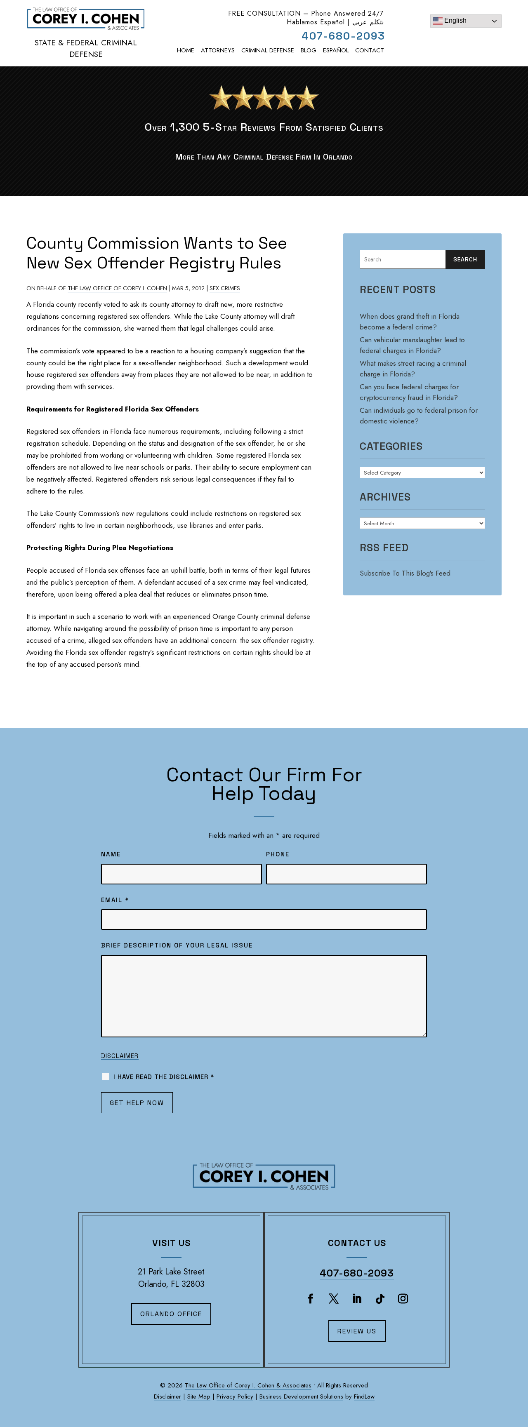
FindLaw (364, 1396)
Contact (369, 50)
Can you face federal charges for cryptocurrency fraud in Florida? (409, 392)
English (455, 20)
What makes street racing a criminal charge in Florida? (413, 368)
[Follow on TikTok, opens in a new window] (380, 1299)
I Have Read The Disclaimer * (163, 1077)
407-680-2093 (343, 36)
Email (115, 900)
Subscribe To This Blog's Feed (405, 573)
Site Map (198, 1396)
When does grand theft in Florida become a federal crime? (410, 321)
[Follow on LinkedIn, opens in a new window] (357, 1299)
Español (336, 50)
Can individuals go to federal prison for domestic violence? (419, 415)
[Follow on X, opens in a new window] (334, 1299)
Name (111, 854)
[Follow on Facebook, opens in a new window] (311, 1299)
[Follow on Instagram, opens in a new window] (403, 1299)
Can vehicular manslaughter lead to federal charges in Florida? (412, 345)
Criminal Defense (267, 50)
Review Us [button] (357, 1331)
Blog (308, 50)
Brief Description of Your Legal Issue (177, 945)
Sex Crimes (225, 288)
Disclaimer (120, 1056)
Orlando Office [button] (171, 1313)
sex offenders (99, 374)
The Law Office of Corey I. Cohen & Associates (248, 1385)
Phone (278, 854)
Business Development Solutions (301, 1396)
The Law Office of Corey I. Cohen (117, 288)
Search (465, 259)
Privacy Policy (235, 1396)
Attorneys (218, 50)
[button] (517, 1378)
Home (185, 50)
